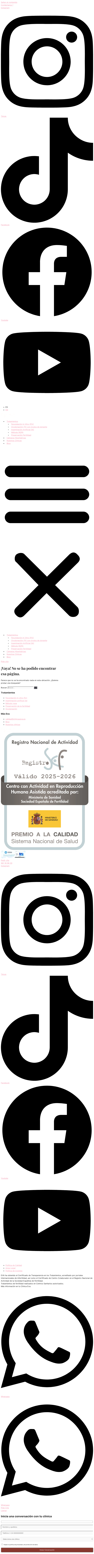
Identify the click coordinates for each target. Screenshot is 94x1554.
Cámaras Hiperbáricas (16, 438)
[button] (47, 539)
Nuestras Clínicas (14, 440)
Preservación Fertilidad (21, 435)
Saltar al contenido (9, 2)
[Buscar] (35, 687)
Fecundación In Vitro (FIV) (22, 424)
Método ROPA (17, 432)
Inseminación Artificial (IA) (22, 429)
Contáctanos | (7, 5)
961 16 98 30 (6, 863)
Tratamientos (12, 421)
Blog (9, 443)
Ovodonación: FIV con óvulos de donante (29, 427)
